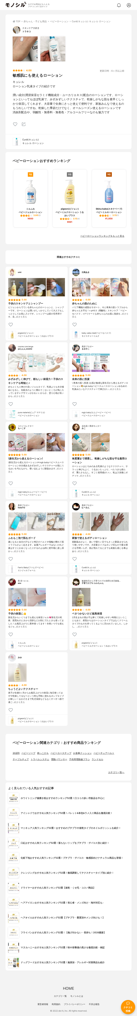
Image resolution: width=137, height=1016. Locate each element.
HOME (68, 988)
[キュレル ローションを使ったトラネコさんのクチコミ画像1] (25, 48)
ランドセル (97, 759)
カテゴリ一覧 (60, 996)
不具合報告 (94, 1004)
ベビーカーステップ (60, 753)
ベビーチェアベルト (103, 753)
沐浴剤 (16, 753)
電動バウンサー (59, 759)
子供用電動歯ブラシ (79, 759)
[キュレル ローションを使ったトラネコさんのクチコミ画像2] (52, 48)
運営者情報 (42, 1004)
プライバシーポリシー (74, 1004)
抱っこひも (43, 753)
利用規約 (56, 1004)
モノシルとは (76, 996)
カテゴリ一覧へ (116, 772)
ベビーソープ (28, 753)
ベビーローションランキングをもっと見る (102, 236)
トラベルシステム (40, 759)
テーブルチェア (21, 759)
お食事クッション (82, 753)
